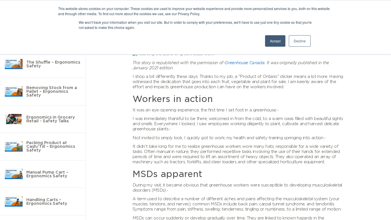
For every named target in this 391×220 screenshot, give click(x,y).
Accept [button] (275, 40)
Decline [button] (300, 40)
